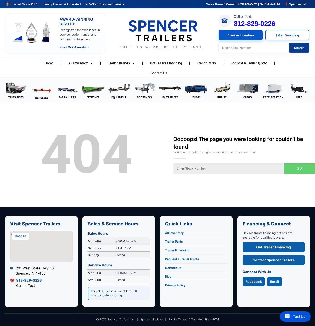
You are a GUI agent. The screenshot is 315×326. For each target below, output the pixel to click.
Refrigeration (273, 97)
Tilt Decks (41, 97)
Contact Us (159, 73)
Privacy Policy (175, 285)
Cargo (247, 97)
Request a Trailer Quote (182, 259)
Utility (222, 97)
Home (49, 63)
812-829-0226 (254, 23)
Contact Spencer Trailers (274, 260)
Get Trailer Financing (166, 63)
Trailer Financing (177, 250)
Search (299, 48)
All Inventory (78, 63)
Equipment (118, 97)
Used (299, 97)
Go (299, 168)
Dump (196, 97)
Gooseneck (144, 97)
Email (274, 281)
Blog (168, 276)
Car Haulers (67, 97)
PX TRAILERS (170, 97)
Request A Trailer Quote (248, 63)
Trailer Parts (206, 63)
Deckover (93, 97)
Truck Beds (16, 97)
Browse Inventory (240, 35)
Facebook (254, 281)
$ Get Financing (287, 35)
